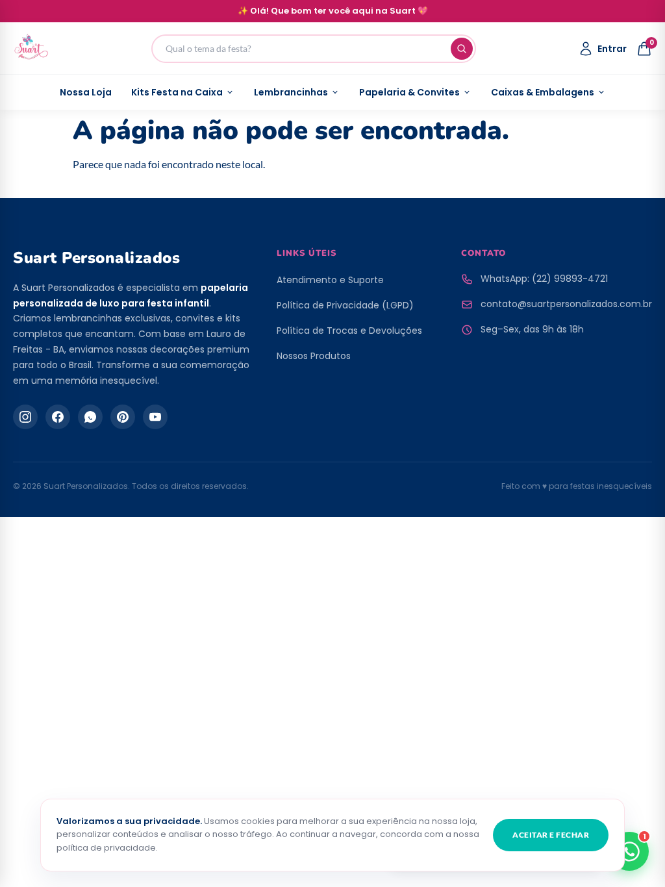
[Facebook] (57, 417)
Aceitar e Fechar (550, 835)
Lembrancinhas (291, 92)
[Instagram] (25, 417)
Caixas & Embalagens (542, 92)
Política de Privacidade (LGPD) (345, 305)
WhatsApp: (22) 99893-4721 (544, 278)
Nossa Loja (86, 92)
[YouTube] (155, 417)
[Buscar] (462, 49)
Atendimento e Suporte (330, 279)
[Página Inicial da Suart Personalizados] (31, 48)
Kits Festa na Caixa (177, 92)
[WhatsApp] (90, 417)
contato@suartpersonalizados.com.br (566, 303)
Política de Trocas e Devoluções (349, 330)
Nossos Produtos (314, 355)
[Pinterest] (122, 417)
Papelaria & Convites (409, 92)
